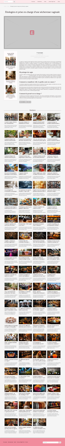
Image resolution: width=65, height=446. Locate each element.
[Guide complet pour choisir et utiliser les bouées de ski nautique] (39, 167)
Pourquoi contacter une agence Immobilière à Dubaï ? (11, 310)
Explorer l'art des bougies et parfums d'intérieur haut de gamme (39, 191)
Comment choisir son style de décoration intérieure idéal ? (39, 157)
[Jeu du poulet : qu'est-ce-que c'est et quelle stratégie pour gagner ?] (39, 354)
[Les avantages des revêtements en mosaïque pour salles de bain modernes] (11, 184)
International (39, 1)
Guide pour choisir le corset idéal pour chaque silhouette (53, 191)
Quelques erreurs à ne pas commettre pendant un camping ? (53, 242)
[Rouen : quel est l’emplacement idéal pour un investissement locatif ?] (39, 286)
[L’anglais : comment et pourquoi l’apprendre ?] (11, 235)
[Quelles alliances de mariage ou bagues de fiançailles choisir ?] (11, 320)
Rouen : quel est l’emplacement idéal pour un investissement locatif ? (39, 293)
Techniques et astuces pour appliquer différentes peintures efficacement (25, 208)
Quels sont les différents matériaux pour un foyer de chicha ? (25, 327)
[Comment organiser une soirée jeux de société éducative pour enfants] (11, 218)
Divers (59, 1)
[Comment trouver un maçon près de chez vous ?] (39, 269)
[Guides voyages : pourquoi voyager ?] (25, 422)
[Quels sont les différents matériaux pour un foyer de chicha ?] (25, 320)
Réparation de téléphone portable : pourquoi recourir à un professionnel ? (39, 327)
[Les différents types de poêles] (25, 354)
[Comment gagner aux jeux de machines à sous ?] (11, 252)
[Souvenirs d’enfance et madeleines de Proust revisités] (11, 75)
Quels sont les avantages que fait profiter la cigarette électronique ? (11, 429)
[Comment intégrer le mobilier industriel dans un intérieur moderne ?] (53, 116)
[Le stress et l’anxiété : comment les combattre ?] (53, 337)
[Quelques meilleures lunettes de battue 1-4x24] (39, 371)
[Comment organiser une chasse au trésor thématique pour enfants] (39, 201)
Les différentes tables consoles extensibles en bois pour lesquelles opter (39, 429)
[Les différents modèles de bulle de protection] (25, 303)
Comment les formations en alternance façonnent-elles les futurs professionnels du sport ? (25, 141)
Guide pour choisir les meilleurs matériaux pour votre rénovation (53, 174)
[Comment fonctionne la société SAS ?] (53, 354)
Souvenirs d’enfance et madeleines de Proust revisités (10, 81)
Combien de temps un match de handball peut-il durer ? (53, 293)
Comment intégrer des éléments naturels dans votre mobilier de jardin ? (10, 140)
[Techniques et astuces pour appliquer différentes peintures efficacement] (25, 201)
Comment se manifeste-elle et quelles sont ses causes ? (40, 56)
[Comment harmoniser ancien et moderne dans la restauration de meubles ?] (53, 133)
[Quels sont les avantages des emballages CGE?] (25, 388)
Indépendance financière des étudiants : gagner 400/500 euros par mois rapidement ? (39, 310)
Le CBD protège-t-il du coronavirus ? (24, 377)
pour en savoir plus (25, 75)
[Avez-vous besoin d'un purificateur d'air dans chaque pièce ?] (11, 286)
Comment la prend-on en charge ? (39, 57)
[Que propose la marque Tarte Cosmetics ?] (39, 218)
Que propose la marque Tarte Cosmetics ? (38, 224)
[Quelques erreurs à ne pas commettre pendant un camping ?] (53, 235)
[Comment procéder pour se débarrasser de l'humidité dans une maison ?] (53, 371)
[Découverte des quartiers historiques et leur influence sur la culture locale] (11, 167)
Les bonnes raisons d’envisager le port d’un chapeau (52, 412)
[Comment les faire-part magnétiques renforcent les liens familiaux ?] (25, 150)
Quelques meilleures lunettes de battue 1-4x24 (39, 377)
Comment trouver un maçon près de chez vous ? (39, 275)
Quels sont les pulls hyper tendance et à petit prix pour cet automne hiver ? (39, 412)
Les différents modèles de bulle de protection (25, 309)
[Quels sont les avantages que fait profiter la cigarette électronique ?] (11, 422)
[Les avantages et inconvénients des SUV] (39, 337)
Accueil (5, 6)
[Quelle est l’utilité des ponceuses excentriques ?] (39, 252)
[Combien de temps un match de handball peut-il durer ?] (53, 286)
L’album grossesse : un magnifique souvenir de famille (10, 395)
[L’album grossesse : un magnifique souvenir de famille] (11, 388)
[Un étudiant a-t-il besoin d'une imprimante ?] (25, 286)
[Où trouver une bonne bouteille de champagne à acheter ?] (11, 371)
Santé (45, 1)
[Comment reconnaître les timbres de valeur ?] (11, 269)
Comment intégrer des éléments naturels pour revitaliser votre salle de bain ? (10, 158)
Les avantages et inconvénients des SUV (38, 343)
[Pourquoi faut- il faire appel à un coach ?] (25, 218)
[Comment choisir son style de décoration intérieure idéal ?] (39, 150)
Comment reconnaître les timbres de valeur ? (10, 275)
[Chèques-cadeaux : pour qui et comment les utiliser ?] (53, 388)
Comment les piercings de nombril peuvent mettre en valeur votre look (11, 208)
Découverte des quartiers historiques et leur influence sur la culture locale (11, 174)
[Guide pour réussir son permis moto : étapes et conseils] (53, 150)
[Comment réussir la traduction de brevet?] (53, 303)
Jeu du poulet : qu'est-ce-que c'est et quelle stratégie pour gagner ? (39, 361)
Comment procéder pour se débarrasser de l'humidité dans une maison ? (53, 378)
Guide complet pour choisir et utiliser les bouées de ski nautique (39, 174)
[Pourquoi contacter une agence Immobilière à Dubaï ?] (11, 303)
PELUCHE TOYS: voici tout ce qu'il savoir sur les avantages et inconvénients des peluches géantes (11, 412)
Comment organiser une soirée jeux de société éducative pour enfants (10, 225)
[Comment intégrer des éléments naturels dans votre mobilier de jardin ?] (11, 133)
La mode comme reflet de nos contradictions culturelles (10, 67)
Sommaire (40, 52)
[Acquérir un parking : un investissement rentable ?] (53, 218)
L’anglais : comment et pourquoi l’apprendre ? (10, 241)
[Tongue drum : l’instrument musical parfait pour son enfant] (25, 405)
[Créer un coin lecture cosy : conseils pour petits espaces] (39, 133)
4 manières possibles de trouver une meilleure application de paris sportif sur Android (25, 276)
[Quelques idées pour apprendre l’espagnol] (25, 337)
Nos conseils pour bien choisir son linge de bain (24, 258)
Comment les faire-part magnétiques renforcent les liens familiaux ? (25, 157)
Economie (33, 1)
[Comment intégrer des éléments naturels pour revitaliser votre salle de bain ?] (11, 150)
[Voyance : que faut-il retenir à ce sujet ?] (11, 354)
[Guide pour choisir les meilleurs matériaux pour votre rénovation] (53, 167)
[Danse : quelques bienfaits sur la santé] (11, 337)
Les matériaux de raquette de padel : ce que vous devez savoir (25, 191)
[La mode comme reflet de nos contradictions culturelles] (11, 61)
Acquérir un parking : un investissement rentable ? (53, 224)
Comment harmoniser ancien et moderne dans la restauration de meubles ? (53, 140)
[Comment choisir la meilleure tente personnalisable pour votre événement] (25, 167)
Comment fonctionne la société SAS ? (52, 360)
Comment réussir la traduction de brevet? (52, 309)
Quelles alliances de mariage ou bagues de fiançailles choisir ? (11, 327)
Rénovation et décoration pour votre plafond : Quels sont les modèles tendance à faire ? (53, 259)
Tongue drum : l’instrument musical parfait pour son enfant (25, 412)
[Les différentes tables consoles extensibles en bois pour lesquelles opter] (39, 422)
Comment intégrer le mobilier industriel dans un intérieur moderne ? (53, 123)
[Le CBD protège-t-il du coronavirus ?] (25, 371)
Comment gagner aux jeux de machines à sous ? (11, 258)
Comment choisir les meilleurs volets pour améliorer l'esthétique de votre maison (53, 209)
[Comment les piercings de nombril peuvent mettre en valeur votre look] (11, 201)
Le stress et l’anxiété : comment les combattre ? (53, 343)
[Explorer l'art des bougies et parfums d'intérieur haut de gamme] (39, 184)
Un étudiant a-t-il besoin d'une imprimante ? (25, 292)
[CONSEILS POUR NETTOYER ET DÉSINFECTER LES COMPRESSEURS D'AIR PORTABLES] (53, 269)
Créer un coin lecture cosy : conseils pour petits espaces (39, 139)
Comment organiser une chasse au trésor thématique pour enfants (39, 208)
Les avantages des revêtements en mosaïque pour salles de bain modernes (11, 192)
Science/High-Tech (52, 1)
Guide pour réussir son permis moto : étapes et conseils (52, 157)
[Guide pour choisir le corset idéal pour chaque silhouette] (53, 184)
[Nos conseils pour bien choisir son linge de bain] (25, 252)
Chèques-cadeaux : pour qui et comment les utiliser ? (53, 394)
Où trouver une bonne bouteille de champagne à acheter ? (10, 378)
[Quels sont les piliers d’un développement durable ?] (39, 388)
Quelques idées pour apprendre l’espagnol (23, 343)
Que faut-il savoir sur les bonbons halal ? (53, 326)
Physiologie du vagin (39, 54)
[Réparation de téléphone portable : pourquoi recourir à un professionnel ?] (39, 320)
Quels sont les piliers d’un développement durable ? (39, 394)
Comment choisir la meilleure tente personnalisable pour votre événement (25, 175)
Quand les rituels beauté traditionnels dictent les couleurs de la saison (10, 96)
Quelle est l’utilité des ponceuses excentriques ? (39, 258)
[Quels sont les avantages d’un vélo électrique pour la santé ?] (39, 235)
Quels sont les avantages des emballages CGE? (24, 394)
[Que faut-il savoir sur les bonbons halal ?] (53, 320)
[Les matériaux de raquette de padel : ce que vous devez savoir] (25, 184)
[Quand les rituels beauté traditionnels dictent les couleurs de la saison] (11, 89)
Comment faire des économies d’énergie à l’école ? (24, 242)
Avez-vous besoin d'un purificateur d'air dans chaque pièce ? (10, 293)
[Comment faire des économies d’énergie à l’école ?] (25, 235)
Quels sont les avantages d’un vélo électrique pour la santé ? (39, 242)
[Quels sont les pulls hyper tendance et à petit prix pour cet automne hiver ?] (39, 405)
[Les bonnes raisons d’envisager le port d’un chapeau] (53, 405)
